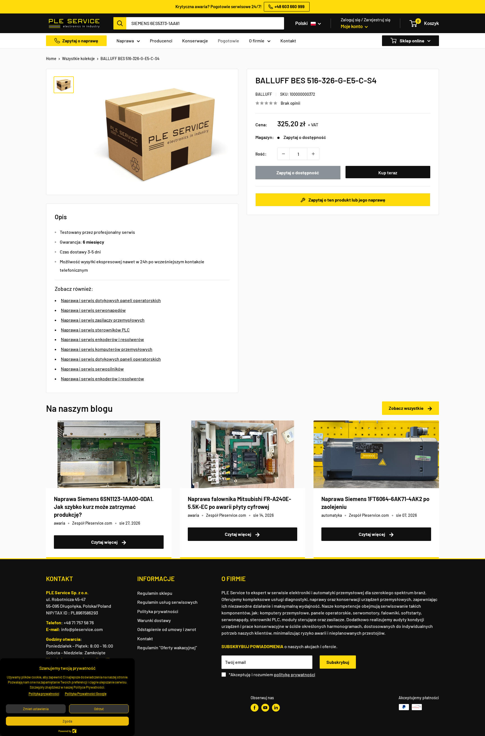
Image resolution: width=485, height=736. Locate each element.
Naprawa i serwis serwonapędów (93, 310)
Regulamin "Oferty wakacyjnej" (167, 647)
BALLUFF (263, 94)
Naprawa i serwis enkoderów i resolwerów (102, 339)
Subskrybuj (337, 662)
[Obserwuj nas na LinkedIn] (276, 708)
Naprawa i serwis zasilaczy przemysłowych (103, 320)
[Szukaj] (119, 23)
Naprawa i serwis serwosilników (92, 368)
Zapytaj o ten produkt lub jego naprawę (346, 199)
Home (51, 58)
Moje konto (352, 26)
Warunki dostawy (154, 620)
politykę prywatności (294, 674)
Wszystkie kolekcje (78, 58)
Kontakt (288, 40)
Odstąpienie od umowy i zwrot (166, 629)
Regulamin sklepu (154, 593)
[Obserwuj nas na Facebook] (254, 708)
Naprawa (125, 40)
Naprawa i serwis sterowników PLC (95, 329)
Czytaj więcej (104, 542)
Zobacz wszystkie (406, 408)
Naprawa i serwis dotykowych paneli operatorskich (111, 300)
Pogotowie (228, 40)
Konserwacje (195, 40)
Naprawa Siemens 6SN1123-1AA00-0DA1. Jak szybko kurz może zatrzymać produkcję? (104, 506)
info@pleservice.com (82, 629)
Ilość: (261, 153)
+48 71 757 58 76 (79, 622)
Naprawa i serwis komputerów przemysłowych (106, 349)
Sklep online (411, 40)
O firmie (256, 40)
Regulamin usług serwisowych (167, 602)
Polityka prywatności (157, 611)
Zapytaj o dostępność (297, 172)
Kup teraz (387, 172)
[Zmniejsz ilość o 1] (283, 154)
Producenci (161, 40)
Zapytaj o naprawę (80, 40)
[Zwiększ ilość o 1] (313, 154)
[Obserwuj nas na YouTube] (265, 708)
